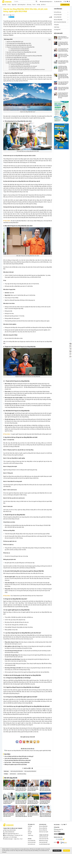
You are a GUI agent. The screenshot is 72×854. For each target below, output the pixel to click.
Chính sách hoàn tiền (43, 838)
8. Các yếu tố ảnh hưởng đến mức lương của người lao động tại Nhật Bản (24, 55)
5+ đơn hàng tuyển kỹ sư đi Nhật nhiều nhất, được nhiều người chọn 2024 (63, 44)
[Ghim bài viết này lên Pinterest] (25, 768)
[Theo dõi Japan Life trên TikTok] (69, 1)
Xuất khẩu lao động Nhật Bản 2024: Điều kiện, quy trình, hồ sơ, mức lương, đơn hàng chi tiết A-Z (63, 69)
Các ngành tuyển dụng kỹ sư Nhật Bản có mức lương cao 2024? (63, 62)
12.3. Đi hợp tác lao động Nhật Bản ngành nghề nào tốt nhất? (22, 68)
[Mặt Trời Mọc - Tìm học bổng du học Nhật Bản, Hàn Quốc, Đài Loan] (56, 842)
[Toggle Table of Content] (48, 39)
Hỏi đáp (38, 4)
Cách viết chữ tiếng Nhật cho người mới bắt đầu (16, 758)
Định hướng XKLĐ (21, 4)
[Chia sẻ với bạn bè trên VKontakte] (27, 768)
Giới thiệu (4, 4)
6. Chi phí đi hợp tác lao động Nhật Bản (15, 54)
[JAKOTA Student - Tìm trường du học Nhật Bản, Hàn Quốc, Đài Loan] (64, 842)
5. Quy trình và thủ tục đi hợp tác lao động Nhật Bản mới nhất (21, 52)
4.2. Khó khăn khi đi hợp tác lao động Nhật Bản (19, 50)
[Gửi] (36, 1)
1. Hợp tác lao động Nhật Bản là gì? (14, 41)
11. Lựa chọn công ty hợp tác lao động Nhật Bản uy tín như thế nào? (23, 61)
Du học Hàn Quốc (58, 14)
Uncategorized (57, 29)
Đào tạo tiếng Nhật (58, 19)
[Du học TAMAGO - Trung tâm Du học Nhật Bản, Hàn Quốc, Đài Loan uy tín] (6, 1)
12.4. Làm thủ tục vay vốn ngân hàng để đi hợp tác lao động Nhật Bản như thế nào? (27, 69)
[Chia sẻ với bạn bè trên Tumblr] (30, 768)
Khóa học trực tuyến (43, 831)
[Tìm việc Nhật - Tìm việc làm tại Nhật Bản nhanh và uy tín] (60, 839)
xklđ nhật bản (13, 773)
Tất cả (44, 4)
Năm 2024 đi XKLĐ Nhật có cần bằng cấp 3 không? (63, 38)
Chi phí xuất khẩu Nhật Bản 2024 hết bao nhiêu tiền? (17, 760)
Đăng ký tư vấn (65, 4)
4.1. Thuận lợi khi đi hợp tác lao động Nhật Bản (19, 48)
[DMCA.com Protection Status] (59, 833)
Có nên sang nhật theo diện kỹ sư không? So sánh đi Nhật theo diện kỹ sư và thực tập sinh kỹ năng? (63, 95)
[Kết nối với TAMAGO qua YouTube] (67, 1)
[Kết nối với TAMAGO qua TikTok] (65, 1)
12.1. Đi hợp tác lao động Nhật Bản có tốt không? (19, 64)
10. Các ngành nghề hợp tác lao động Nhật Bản (17, 59)
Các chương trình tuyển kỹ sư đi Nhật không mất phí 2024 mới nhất (63, 50)
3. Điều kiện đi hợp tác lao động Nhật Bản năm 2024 (19, 45)
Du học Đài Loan (57, 12)
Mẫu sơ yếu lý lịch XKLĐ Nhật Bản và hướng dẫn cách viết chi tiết (63, 88)
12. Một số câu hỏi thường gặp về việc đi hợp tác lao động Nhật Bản (22, 63)
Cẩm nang (29, 4)
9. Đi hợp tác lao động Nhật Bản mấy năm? (16, 57)
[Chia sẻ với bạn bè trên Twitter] (24, 768)
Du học (9, 4)
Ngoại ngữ (14, 4)
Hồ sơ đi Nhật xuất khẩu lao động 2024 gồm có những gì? (18, 756)
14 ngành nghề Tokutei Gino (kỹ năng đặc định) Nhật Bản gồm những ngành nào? (31, 434)
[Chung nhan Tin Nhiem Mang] (59, 830)
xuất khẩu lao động (21, 773)
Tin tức (34, 4)
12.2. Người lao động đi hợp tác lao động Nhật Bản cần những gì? (23, 66)
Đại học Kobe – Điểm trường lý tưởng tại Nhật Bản (17, 762)
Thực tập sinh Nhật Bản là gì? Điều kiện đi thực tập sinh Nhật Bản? (63, 83)
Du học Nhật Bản (57, 17)
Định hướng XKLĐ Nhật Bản (17, 771)
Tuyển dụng (56, 27)
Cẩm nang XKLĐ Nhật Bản (30, 771)
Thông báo (56, 24)
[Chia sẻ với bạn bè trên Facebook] (22, 768)
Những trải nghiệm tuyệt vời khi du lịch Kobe (15, 764)
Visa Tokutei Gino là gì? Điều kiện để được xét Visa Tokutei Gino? (27, 595)
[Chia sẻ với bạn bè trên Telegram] (32, 768)
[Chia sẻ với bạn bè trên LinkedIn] (29, 768)
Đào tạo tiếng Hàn (43, 828)
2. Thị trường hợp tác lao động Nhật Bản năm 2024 (18, 43)
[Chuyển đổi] (68, 12)
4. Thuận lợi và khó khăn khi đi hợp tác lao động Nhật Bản (20, 47)
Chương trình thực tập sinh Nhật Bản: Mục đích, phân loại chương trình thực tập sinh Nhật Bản (63, 76)
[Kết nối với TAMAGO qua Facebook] (64, 1)
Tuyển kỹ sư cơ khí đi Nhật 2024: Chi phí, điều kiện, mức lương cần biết (63, 56)
